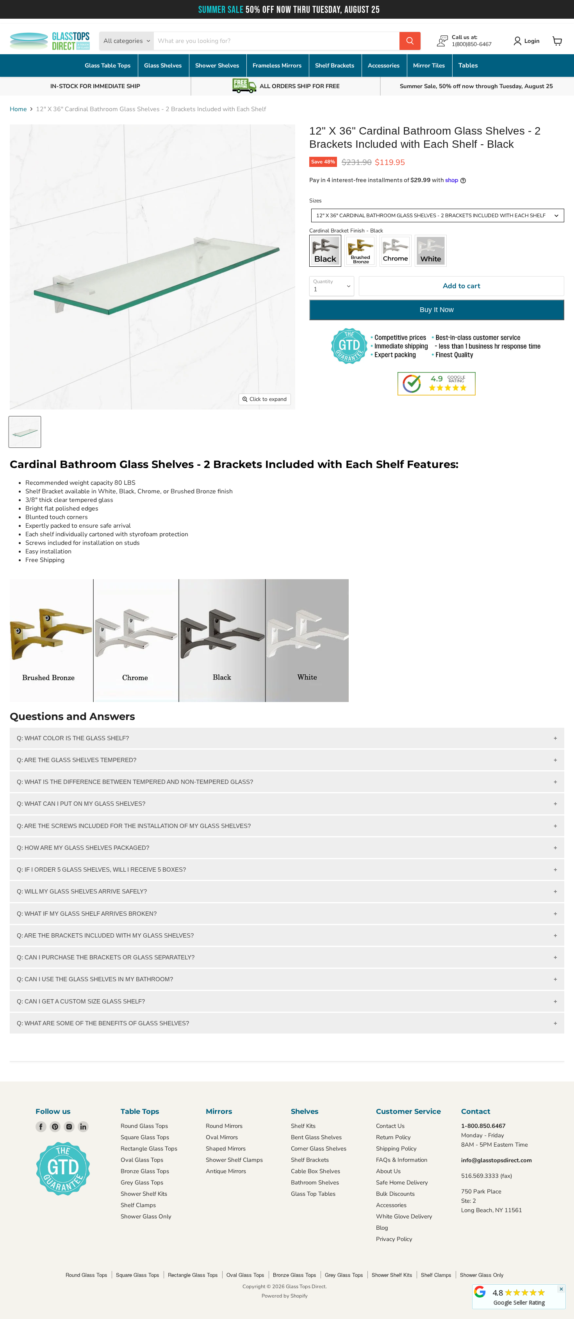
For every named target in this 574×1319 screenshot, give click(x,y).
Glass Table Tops (108, 65)
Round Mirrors (224, 1126)
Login (532, 41)
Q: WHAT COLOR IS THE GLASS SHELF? (73, 738)
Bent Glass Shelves (316, 1137)
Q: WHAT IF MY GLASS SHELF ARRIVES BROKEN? (87, 913)
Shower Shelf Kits (144, 1194)
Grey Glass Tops (142, 1182)
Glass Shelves (163, 65)
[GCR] (480, 1292)
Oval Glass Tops (142, 1160)
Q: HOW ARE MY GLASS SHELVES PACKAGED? (83, 847)
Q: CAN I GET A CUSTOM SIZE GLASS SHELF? (81, 1001)
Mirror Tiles (429, 65)
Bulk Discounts (395, 1194)
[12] (25, 432)
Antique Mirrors (226, 1171)
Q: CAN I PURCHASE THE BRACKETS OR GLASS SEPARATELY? (105, 957)
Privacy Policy (394, 1239)
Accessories (384, 65)
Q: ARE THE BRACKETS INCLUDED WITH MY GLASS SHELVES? (105, 935)
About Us (388, 1171)
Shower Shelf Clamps (234, 1160)
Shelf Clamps (138, 1205)
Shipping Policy (396, 1148)
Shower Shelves (218, 65)
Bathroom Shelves (315, 1182)
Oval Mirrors (222, 1137)
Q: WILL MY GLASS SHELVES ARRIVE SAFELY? (82, 891)
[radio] (325, 251)
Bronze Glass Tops (145, 1171)
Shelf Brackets (335, 65)
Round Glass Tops (144, 1126)
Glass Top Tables (313, 1194)
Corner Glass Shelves (318, 1148)
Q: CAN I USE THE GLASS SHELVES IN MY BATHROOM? (95, 979)
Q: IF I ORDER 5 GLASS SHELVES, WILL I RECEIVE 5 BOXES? (101, 869)
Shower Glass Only (146, 1216)
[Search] (410, 41)
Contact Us (390, 1126)
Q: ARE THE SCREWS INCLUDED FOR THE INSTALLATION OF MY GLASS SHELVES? (134, 826)
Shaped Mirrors (226, 1148)
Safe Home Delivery (402, 1182)
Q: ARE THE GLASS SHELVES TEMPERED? (76, 760)
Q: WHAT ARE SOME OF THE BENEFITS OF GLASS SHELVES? (103, 1023)
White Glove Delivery (404, 1216)
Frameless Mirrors (278, 65)
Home (18, 109)
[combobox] (437, 215)
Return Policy (393, 1137)
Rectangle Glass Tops (149, 1148)
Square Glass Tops (145, 1137)
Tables (468, 65)
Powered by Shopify (285, 1295)
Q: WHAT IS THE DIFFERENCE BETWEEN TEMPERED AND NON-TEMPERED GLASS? (135, 781)
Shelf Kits (303, 1126)
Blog (382, 1228)
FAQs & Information (402, 1160)
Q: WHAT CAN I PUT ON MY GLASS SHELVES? (81, 803)
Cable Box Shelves (315, 1171)
